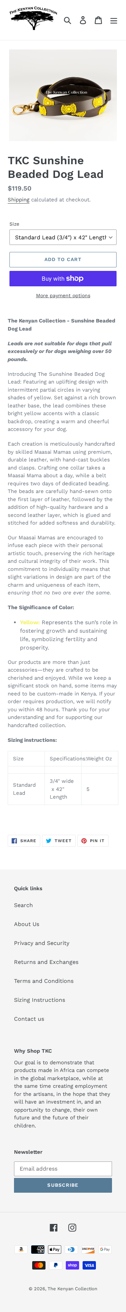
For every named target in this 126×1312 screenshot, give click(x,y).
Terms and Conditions (44, 981)
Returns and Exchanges (46, 962)
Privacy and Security (41, 943)
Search (23, 905)
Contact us (29, 1018)
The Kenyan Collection (72, 1288)
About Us (26, 924)
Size (14, 224)
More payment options (63, 295)
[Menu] (113, 20)
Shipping (18, 200)
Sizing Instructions (39, 1000)
